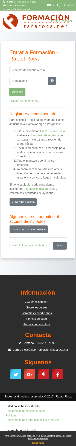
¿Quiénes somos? (36, 301)
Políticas (10, 415)
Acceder (68, 5)
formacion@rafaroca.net (16, 9)
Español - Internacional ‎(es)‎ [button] (27, 245)
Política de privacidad (38, 438)
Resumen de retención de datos (25, 410)
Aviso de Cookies (60, 247)
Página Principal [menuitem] (61, 21)
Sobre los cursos (36, 307)
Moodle (32, 430)
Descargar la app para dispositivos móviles (32, 419)
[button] (50, 5)
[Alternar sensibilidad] (52, 81)
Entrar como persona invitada (29, 229)
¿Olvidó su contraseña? (24, 100)
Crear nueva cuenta (52, 131)
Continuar (38, 442)
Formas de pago (36, 318)
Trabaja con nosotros (37, 324)
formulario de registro (44, 135)
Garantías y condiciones (37, 313)
